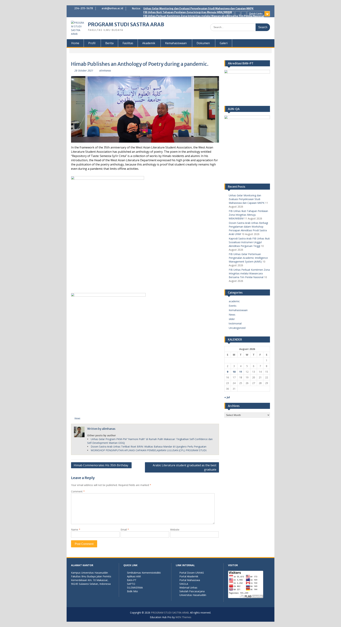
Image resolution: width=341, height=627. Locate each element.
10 (234, 371)
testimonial (235, 323)
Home (75, 43)
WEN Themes (183, 617)
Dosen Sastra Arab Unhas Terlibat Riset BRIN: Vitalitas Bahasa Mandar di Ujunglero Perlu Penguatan (148, 446)
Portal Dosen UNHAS (191, 572)
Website (174, 529)
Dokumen (203, 43)
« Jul (227, 397)
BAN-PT (131, 580)
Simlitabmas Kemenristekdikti (144, 572)
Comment (78, 491)
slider (232, 319)
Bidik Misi (132, 591)
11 (240, 371)
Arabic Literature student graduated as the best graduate (184, 467)
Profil (91, 43)
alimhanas (105, 70)
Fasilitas (128, 43)
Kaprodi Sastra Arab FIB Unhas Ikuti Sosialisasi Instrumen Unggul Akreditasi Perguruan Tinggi (249, 242)
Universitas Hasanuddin (192, 595)
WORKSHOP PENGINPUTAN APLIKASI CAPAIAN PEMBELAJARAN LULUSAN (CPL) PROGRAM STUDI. (149, 450)
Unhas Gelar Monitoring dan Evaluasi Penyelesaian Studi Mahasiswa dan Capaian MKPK (198, 8)
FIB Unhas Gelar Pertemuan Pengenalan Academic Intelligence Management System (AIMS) (248, 257)
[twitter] (231, 13)
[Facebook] (225, 13)
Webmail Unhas (188, 587)
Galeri (224, 43)
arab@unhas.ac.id (112, 8)
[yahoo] (243, 13)
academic (234, 301)
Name (75, 529)
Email (125, 529)
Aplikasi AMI (134, 576)
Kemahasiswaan (176, 43)
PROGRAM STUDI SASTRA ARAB (126, 24)
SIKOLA (183, 583)
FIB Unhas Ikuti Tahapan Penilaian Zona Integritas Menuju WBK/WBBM (187, 12)
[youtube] (237, 13)
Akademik (148, 43)
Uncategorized (237, 328)
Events (232, 305)
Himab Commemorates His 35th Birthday (101, 465)
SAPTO (131, 583)
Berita (109, 43)
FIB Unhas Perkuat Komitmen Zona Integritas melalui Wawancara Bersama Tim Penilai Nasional (203, 16)
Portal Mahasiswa (189, 580)
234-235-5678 (83, 8)
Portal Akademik (188, 576)
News (77, 418)
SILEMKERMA (135, 587)
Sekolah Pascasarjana (192, 591)
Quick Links (255, 13)
